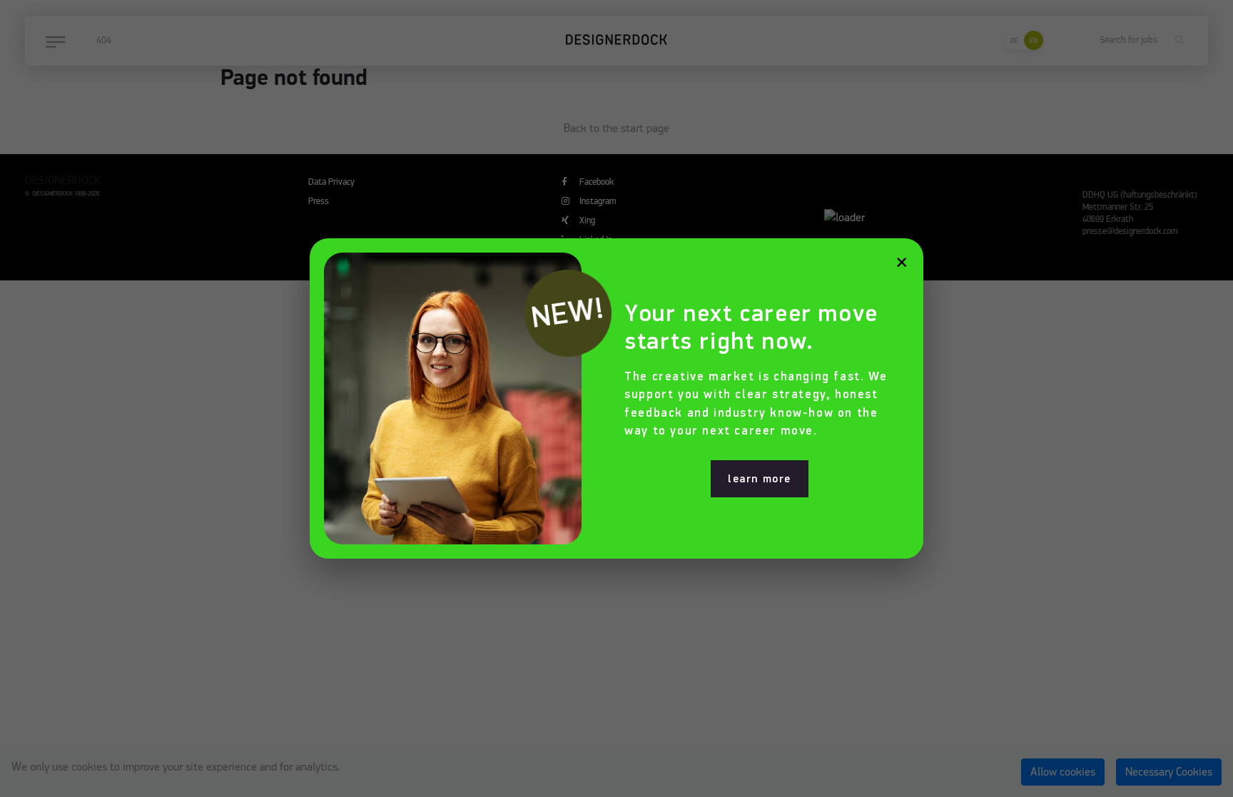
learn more (759, 479)
